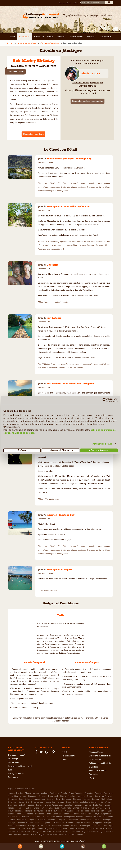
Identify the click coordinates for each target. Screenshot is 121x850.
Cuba (75, 802)
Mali (104, 817)
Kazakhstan (86, 814)
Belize (63, 796)
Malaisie (88, 817)
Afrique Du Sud (16, 793)
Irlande (109, 811)
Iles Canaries (67, 811)
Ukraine (33, 834)
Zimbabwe (78, 834)
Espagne (78, 805)
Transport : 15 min (45, 162)
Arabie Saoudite (76, 793)
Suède (27, 832)
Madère (79, 817)
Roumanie (56, 826)
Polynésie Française (17, 826)
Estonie (88, 805)
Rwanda (74, 826)
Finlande (11, 808)
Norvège (11, 823)
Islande (11, 814)
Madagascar (69, 817)
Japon (66, 814)
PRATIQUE (90, 37)
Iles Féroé (79, 811)
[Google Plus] (48, 753)
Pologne (107, 823)
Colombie (12, 802)
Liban (33, 817)
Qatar (47, 826)
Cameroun (77, 799)
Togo (84, 832)
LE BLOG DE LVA (105, 37)
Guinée (76, 808)
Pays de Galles (83, 823)
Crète (68, 802)
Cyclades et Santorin (89, 802)
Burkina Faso (39, 799)
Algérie (36, 793)
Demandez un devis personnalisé (87, 101)
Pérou (40, 826)
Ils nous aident (68, 756)
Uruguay (41, 834)
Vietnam (60, 834)
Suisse (109, 829)
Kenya (96, 814)
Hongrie (28, 811)
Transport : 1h (44, 269)
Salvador (21, 829)
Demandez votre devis (33, 134)
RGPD (91, 778)
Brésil (20, 799)
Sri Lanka (99, 829)
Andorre (44, 793)
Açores (23, 796)
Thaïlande (75, 832)
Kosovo (11, 817)
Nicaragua (107, 820)
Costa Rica (50, 802)
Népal (37, 823)
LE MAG (50, 37)
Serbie (40, 829)
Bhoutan (71, 796)
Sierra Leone (68, 829)
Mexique (41, 820)
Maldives (97, 817)
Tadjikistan (46, 832)
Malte (110, 817)
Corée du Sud (37, 802)
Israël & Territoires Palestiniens (30, 814)
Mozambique (85, 820)
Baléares (42, 796)
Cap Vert (95, 799)
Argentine (89, 793)
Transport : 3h (44, 210)
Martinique (21, 820)
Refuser (22, 450)
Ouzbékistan (58, 823)
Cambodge (66, 799)
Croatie (61, 802)
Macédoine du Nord (54, 817)
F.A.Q (64, 752)
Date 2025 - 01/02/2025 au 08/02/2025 (33, 66)
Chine (109, 799)
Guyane (99, 808)
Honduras (19, 811)
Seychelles (49, 829)
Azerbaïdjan (13, 796)
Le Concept (13, 759)
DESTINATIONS (24, 37)
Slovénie (90, 829)
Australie (108, 793)
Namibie (97, 820)
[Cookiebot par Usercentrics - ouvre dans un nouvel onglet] (105, 400)
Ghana (36, 808)
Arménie (98, 793)
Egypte (39, 805)
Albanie (28, 793)
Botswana (12, 799)
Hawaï (10, 811)
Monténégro (73, 820)
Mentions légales (96, 752)
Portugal (31, 826)
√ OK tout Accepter (99, 450)
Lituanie (40, 817)
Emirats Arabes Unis (54, 805)
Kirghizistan (106, 814)
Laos (18, 817)
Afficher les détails (102, 443)
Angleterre (54, 793)
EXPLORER (60, 37)
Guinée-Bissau (87, 808)
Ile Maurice (38, 811)
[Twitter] (42, 753)
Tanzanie (57, 832)
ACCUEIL (12, 37)
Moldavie (51, 820)
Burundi (50, 799)
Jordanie (75, 814)
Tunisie (108, 832)
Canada (87, 799)
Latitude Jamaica (89, 73)
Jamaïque (57, 814)
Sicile (58, 829)
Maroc (12, 820)
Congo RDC (23, 802)
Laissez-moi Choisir (59, 450)
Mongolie (61, 820)
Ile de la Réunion (52, 811)
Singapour (80, 829)
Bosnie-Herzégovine (103, 796)
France (20, 808)
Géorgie (108, 808)
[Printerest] (53, 753)
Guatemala (66, 808)
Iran (102, 811)
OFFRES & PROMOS (76, 37)
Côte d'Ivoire (105, 802)
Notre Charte (13, 762)
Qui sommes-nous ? (16, 755)
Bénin (57, 799)
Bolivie (89, 796)
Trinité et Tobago (95, 832)
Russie (66, 826)
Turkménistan (14, 834)
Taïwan (66, 832)
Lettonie (25, 817)
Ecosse (31, 805)
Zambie (69, 834)
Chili (103, 799)
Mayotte (32, 820)
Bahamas (32, 796)
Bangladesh (53, 796)
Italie (49, 814)
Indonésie (95, 811)
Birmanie (81, 796)
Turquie (25, 834)
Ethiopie (108, 805)
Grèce (44, 808)
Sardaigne (31, 829)
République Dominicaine (90, 826)
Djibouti (22, 805)
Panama (69, 823)
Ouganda (46, 823)
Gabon (28, 808)
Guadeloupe (54, 808)
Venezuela (51, 834)
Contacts (66, 760)
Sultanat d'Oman (15, 832)
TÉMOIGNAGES (39, 37)
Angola (64, 793)
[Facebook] (36, 753)
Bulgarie (28, 799)
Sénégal (35, 832)
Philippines (97, 823)
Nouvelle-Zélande (25, 823)
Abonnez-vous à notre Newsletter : (69, 3)
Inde (87, 811)
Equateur (69, 805)
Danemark (12, 805)
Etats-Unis (97, 805)
